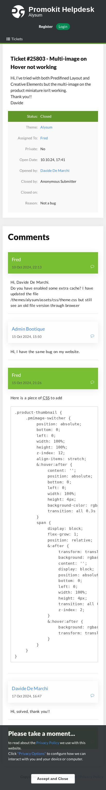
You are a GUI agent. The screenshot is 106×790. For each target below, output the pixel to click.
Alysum (46, 127)
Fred (44, 138)
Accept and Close (52, 779)
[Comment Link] (92, 267)
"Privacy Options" (31, 753)
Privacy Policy (47, 742)
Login (63, 26)
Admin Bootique (28, 329)
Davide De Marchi (54, 170)
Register (46, 26)
